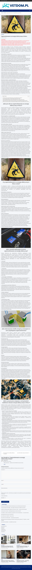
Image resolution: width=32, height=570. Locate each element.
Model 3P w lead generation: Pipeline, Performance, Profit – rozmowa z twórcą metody (14, 509)
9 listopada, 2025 (19, 562)
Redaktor (7, 562)
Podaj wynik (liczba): (4, 495)
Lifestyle (2, 34)
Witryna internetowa (4, 488)
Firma (2, 528)
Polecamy (3, 534)
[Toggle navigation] (2, 11)
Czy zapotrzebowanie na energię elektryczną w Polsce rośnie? (11, 98)
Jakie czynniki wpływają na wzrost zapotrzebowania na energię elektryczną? (13, 99)
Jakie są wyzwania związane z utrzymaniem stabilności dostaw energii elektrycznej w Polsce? (16, 101)
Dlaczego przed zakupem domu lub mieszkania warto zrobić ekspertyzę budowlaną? (7, 547)
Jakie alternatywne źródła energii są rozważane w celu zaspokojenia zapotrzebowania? (15, 100)
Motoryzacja (3, 530)
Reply (4, 464)
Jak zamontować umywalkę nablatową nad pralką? (8, 453)
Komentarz (3, 469)
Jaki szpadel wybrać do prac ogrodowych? (7, 514)
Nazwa (2, 480)
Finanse (2, 527)
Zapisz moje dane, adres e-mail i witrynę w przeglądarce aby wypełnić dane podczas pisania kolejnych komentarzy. (16, 493)
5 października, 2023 (3, 37)
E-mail (2, 484)
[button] (28, 96)
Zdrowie (2, 531)
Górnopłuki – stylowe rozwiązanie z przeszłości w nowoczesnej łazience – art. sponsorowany (15, 512)
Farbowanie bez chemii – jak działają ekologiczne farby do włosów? (23, 561)
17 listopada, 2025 (3, 562)
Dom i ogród (3, 526)
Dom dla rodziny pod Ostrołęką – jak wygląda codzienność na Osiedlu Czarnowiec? (13, 507)
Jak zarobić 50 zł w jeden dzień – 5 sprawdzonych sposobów (10, 517)
